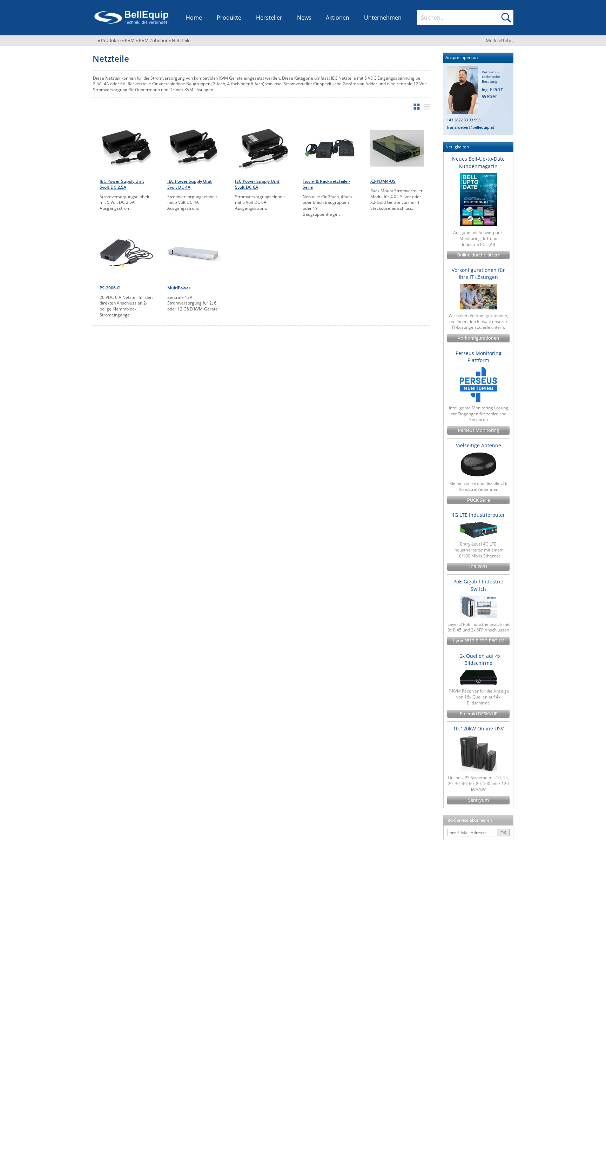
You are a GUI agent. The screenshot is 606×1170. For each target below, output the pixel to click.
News (304, 17)
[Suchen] (506, 17)
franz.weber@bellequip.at (470, 127)
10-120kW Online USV (478, 728)
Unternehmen (383, 17)
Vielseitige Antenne (478, 445)
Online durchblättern (478, 255)
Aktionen (337, 17)
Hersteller (269, 17)
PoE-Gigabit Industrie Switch (478, 585)
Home (194, 17)
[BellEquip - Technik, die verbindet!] (131, 17)
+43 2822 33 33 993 (463, 119)
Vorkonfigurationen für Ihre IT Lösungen (478, 273)
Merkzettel (499, 40)
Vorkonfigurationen (478, 338)
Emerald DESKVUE (478, 714)
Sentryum (478, 800)
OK (503, 833)
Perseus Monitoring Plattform (478, 356)
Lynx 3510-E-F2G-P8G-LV (478, 641)
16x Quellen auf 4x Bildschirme (478, 659)
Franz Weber (492, 93)
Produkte (229, 17)
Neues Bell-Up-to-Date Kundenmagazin (478, 162)
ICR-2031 (478, 567)
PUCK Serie (478, 500)
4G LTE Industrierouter (478, 515)
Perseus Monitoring (478, 430)
